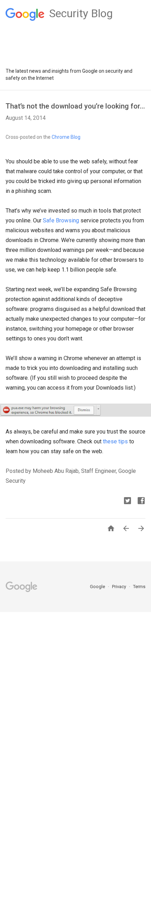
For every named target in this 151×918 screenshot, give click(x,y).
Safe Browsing (61, 220)
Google (98, 586)
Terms (139, 586)
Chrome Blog (66, 137)
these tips (115, 441)
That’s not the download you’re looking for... (75, 106)
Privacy (119, 586)
